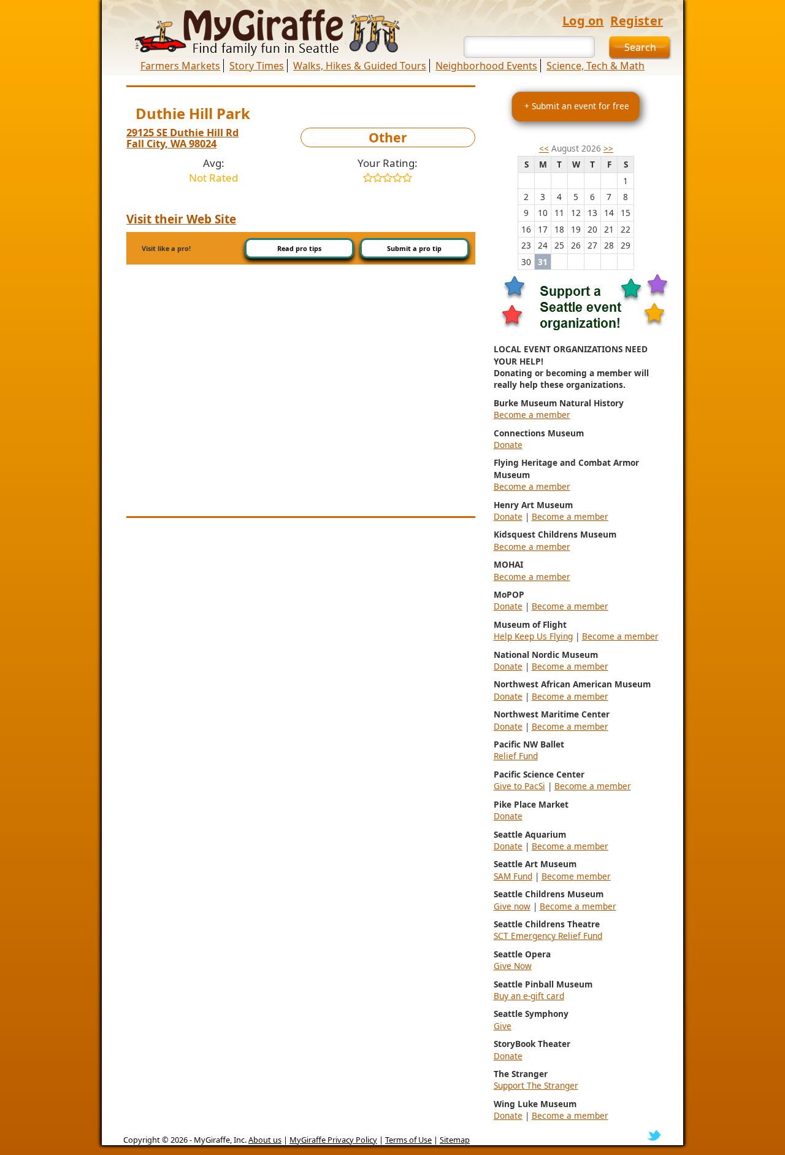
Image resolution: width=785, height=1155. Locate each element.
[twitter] (654, 1134)
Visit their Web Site (181, 219)
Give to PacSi (519, 786)
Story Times (256, 65)
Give (502, 1026)
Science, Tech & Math (595, 65)
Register (636, 20)
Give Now (513, 966)
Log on (582, 20)
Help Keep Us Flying (533, 636)
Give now (512, 906)
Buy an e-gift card (529, 996)
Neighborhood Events (486, 65)
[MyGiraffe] (260, 32)
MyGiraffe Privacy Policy (333, 1139)
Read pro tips (299, 248)
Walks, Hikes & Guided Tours (359, 65)
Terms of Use (408, 1139)
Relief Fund (516, 756)
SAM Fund (513, 876)
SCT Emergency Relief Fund (548, 935)
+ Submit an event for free (576, 106)
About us (264, 1139)
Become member (576, 876)
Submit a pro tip (414, 248)
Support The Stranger (536, 1085)
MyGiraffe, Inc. (220, 1139)
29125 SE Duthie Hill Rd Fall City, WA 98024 (182, 138)
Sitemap (455, 1139)
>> (608, 148)
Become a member (532, 414)
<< (544, 148)
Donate (508, 444)
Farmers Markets (180, 65)
